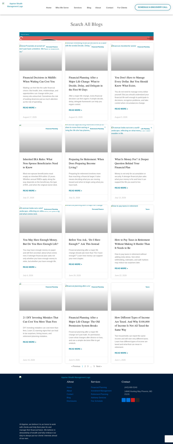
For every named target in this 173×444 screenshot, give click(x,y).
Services (78, 8)
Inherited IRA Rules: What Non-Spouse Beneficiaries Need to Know (40, 163)
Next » (99, 366)
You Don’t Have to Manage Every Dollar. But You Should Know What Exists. (131, 81)
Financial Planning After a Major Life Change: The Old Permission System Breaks (84, 321)
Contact (109, 8)
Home (48, 8)
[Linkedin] (128, 400)
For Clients (122, 8)
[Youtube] (133, 400)
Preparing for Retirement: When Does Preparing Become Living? (86, 163)
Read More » (29, 108)
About (98, 8)
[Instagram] (137, 400)
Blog (89, 8)
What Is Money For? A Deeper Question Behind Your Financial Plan (132, 163)
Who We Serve (62, 8)
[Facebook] (124, 400)
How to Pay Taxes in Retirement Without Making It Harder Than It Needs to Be (132, 244)
